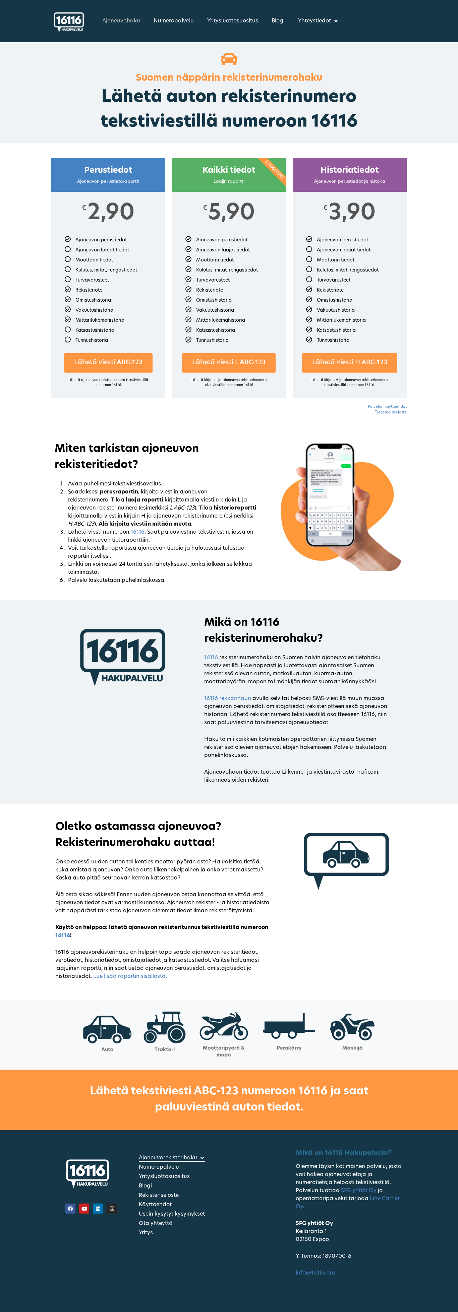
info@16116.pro (316, 1273)
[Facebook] (70, 1209)
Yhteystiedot (314, 21)
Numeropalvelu (174, 21)
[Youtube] (84, 1209)
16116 (138, 532)
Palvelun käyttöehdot (387, 407)
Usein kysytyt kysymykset (172, 1214)
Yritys (146, 1233)
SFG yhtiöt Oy (359, 1190)
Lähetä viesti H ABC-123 (349, 363)
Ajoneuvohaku (121, 21)
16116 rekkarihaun (227, 698)
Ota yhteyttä (156, 1223)
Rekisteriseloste (159, 1195)
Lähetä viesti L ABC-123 (229, 363)
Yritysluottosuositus (232, 21)
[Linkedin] (98, 1209)
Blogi (278, 21)
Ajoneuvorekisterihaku (168, 1158)
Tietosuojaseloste (391, 412)
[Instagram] (112, 1209)
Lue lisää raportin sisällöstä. (130, 976)
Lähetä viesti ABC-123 (108, 363)
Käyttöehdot (155, 1205)
